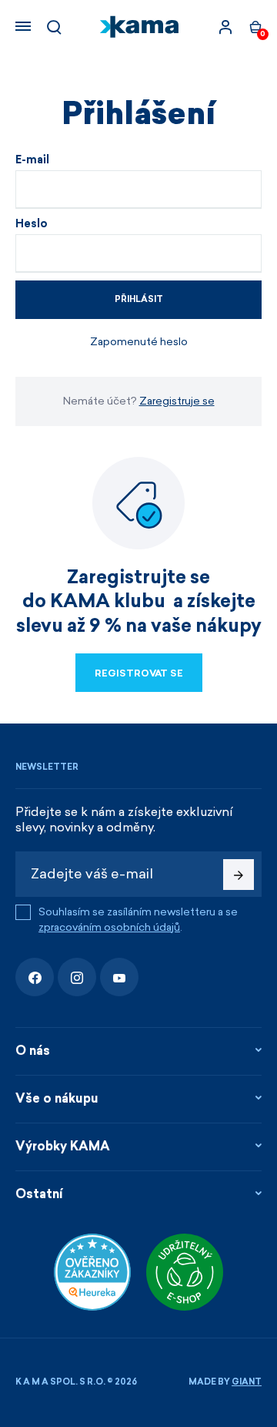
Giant (247, 1382)
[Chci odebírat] (238, 874)
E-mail (32, 160)
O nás (32, 1050)
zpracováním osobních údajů (109, 927)
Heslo (31, 224)
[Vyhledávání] (54, 27)
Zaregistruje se (177, 401)
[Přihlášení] (225, 27)
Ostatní (39, 1194)
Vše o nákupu (56, 1098)
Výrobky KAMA (62, 1146)
